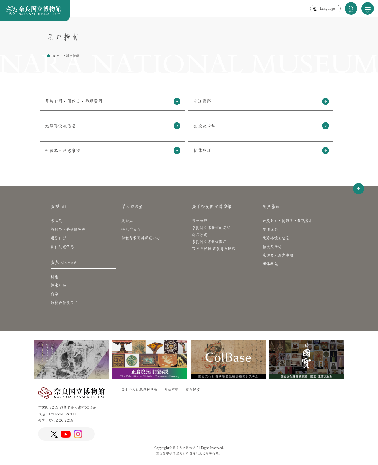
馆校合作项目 (62, 303)
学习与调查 (132, 206)
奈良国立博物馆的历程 (211, 228)
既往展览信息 (62, 247)
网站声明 (171, 389)
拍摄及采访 (272, 247)
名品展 (56, 221)
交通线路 (202, 101)
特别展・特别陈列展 (68, 229)
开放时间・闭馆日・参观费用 (287, 221)
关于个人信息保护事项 (139, 389)
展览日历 (58, 238)
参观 (59, 206)
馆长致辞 (199, 221)
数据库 (127, 221)
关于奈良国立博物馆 (212, 206)
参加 (63, 262)
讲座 (54, 277)
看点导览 (199, 235)
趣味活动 (58, 285)
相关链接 (192, 389)
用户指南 (271, 206)
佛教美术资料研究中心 (140, 238)
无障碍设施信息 (275, 238)
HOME (56, 55)
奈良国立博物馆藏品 (209, 242)
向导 (54, 294)
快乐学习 (129, 229)
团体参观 (202, 150)
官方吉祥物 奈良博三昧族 (213, 249)
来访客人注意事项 (62, 150)
